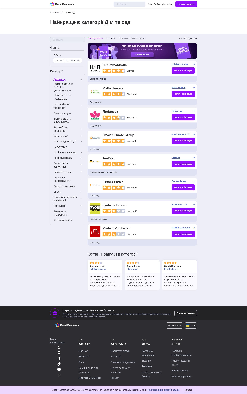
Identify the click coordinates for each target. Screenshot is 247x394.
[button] (174, 325)
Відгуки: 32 (132, 94)
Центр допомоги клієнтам (120, 370)
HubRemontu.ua (115, 65)
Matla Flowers (113, 88)
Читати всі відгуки (183, 70)
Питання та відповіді (123, 362)
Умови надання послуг (180, 363)
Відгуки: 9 (131, 164)
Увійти (157, 4)
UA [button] (192, 325)
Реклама (147, 366)
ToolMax (109, 158)
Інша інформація (181, 376)
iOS (93, 377)
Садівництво (60, 99)
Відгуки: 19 (131, 141)
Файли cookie (179, 370)
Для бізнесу (167, 4)
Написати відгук (186, 4)
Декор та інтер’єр (62, 90)
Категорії (59, 12)
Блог (150, 4)
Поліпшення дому (63, 95)
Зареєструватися (186, 313)
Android (84, 377)
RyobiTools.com (114, 205)
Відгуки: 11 (131, 234)
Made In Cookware (116, 228)
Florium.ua (110, 112)
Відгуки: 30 (132, 117)
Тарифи (146, 360)
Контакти (84, 356)
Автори (115, 377)
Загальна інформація (148, 353)
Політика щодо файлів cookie (163, 389)
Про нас (83, 351)
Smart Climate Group (118, 135)
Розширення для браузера (88, 370)
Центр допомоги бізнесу (151, 374)
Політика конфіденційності (181, 353)
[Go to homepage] (51, 12)
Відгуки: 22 (132, 187)
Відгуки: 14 (131, 71)
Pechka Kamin (113, 182)
